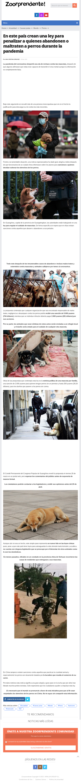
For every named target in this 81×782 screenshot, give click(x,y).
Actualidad (13, 28)
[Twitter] (45, 767)
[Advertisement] (40, 88)
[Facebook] (35, 767)
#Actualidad (24, 705)
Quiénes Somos (40, 779)
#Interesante (10, 709)
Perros (44, 28)
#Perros (60, 705)
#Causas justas (37, 705)
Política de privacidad (56, 779)
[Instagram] (40, 767)
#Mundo (50, 705)
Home (4, 28)
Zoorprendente (27, 776)
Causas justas (25, 28)
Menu (5, 23)
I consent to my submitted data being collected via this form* (29, 741)
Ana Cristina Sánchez (12, 59)
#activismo (71, 705)
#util (20, 709)
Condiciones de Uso (25, 779)
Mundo (36, 28)
